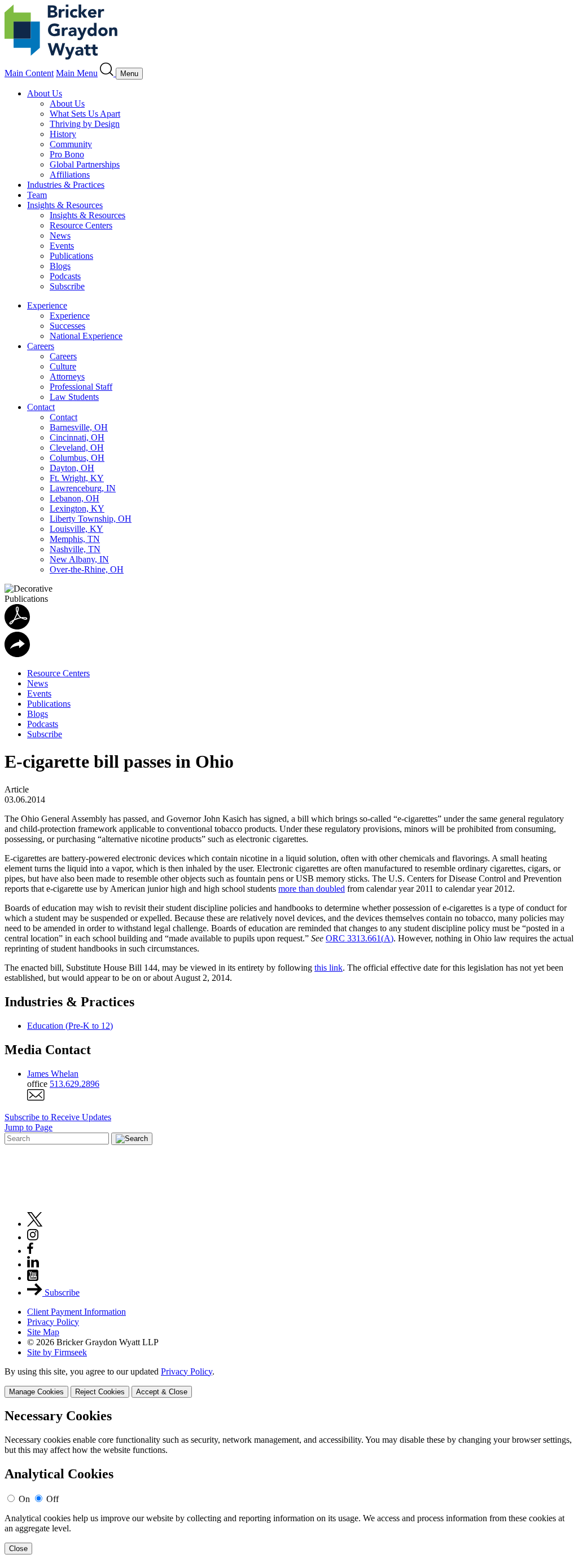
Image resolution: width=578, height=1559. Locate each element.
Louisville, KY (76, 529)
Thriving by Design (85, 124)
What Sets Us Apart (85, 113)
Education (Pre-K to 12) (70, 1025)
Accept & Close (161, 1392)
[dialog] (289, 1382)
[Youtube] (32, 1278)
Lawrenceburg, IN (83, 488)
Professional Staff (81, 386)
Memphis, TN (75, 539)
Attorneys (67, 376)
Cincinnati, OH (77, 437)
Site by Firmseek (57, 1352)
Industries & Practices (65, 185)
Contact (41, 407)
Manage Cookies (36, 1392)
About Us (44, 93)
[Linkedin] (33, 1264)
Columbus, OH (77, 458)
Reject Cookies (100, 1392)
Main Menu (77, 73)
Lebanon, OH (74, 498)
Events (62, 245)
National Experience (86, 336)
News (60, 235)
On (24, 1499)
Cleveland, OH (77, 447)
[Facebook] (30, 1251)
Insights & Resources (65, 205)
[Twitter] (35, 1223)
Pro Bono (67, 154)
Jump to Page (28, 1127)
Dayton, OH (72, 468)
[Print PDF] (17, 626)
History (63, 134)
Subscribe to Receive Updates (58, 1117)
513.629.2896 (74, 1084)
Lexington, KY (77, 508)
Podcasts (65, 276)
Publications (71, 256)
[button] (17, 654)
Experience (47, 305)
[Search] (108, 73)
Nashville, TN (75, 549)
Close (18, 1548)
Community (71, 144)
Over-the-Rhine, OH (87, 569)
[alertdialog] (289, 1481)
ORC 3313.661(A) (359, 938)
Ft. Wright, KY (77, 478)
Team (37, 195)
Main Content (29, 73)
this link (328, 967)
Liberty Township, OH (91, 518)
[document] (289, 1481)
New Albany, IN (79, 559)
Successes (67, 326)
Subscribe (67, 286)
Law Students (74, 397)
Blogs (60, 266)
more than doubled (311, 888)
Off (52, 1499)
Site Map (43, 1332)
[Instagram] (33, 1237)
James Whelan (52, 1073)
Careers (40, 346)
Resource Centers (81, 225)
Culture (63, 366)
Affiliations (70, 174)
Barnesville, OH (79, 427)
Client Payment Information (76, 1311)
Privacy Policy (53, 1322)
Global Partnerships (85, 164)
